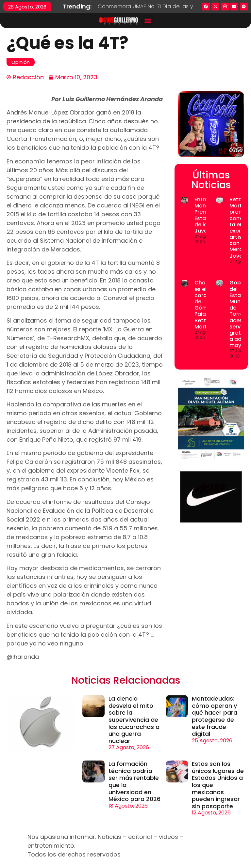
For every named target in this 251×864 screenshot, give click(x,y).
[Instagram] (225, 6)
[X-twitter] (215, 6)
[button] (147, 20)
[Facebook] (206, 6)
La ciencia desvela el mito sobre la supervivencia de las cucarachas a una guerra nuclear (134, 719)
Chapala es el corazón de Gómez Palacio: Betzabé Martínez (206, 304)
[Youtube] (234, 6)
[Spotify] (244, 6)
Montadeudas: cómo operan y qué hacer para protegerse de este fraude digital (214, 716)
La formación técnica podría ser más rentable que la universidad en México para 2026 (134, 781)
